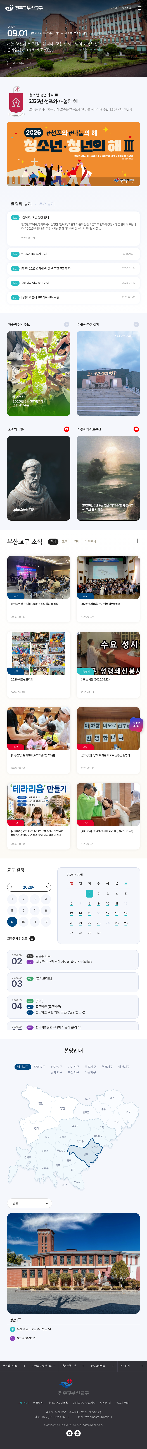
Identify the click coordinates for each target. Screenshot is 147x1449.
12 (46, 922)
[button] (122, 182)
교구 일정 (15, 870)
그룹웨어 (23, 1403)
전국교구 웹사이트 (41, 1365)
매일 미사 (19, 63)
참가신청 (125, 1365)
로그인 (113, 8)
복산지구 (73, 1072)
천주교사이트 (98, 1365)
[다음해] (46, 887)
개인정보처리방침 (58, 1403)
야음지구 (90, 1072)
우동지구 (107, 1067)
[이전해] (11, 887)
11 (34, 922)
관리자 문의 (122, 1403)
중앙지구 (40, 1067)
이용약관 (38, 1403)
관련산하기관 (68, 1365)
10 (23, 922)
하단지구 (56, 1067)
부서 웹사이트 (10, 1365)
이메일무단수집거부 (84, 1403)
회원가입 (126, 8)
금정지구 (90, 1067)
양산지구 (124, 1067)
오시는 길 (105, 1403)
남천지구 (23, 1067)
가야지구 (73, 1067)
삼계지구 (56, 1072)
